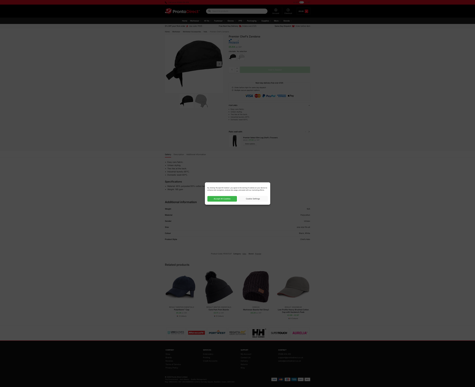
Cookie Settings (253, 199)
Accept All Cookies (222, 199)
